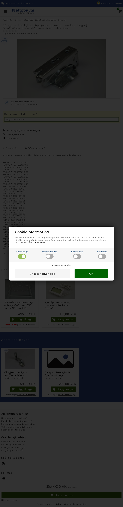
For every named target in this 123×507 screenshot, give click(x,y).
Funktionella (77, 251)
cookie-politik (38, 242)
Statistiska (102, 251)
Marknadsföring (49, 251)
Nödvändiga (22, 251)
